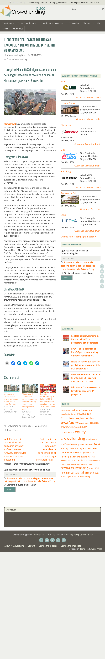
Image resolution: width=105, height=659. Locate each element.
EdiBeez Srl (39, 534)
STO (91, 473)
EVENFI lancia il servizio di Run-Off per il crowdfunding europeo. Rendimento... (84, 352)
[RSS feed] (24, 2)
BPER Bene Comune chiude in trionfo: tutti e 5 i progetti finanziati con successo (85, 378)
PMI (89, 456)
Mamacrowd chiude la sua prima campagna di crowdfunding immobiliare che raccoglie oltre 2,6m (29, 401)
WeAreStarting (85, 477)
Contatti (44, 2)
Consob (73, 414)
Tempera (84, 548)
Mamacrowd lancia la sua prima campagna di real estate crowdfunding (11, 399)
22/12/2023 (36, 55)
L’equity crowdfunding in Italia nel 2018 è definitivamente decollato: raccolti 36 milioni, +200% (47, 400)
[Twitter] (17, 2)
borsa (88, 410)
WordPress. (96, 548)
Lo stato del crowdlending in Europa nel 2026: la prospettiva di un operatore (85, 339)
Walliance (75, 477)
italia (96, 444)
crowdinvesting (84, 423)
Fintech (68, 444)
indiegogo (89, 444)
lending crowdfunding (71, 448)
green (80, 444)
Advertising (34, 2)
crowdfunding (84, 413)
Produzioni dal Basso (79, 460)
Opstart (85, 452)
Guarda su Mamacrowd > (88, 97)
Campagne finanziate (79, 2)
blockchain (80, 410)
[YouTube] (14, 2)
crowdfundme (70, 422)
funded (74, 444)
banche (71, 410)
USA (97, 473)
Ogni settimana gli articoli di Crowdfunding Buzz (27, 469)
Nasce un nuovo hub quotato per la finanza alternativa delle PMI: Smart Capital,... (85, 365)
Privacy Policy (72, 534)
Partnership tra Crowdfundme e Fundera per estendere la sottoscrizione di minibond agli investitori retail (46, 449)
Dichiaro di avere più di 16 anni (21, 484)
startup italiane (79, 472)
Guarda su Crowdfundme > (87, 144)
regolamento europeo (79, 464)
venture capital (66, 477)
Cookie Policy (86, 534)
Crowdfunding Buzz (16, 55)
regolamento (65, 464)
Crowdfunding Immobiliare (21, 425)
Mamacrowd (41, 425)
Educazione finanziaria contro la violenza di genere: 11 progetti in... (85, 391)
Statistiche (94, 2)
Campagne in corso (58, 2)
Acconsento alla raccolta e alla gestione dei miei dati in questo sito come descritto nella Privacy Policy (29, 480)
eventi (88, 439)
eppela (77, 427)
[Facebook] (10, 2)
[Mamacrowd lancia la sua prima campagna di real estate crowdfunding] (11, 388)
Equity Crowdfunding (17, 59)
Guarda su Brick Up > (90, 209)
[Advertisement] (82, 304)
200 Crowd (64, 410)
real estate (94, 460)
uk (94, 472)
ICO (84, 444)
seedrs (91, 468)
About (7, 545)
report (90, 464)
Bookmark (12, 430)
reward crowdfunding (74, 468)
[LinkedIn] (21, 2)
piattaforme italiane (78, 457)
